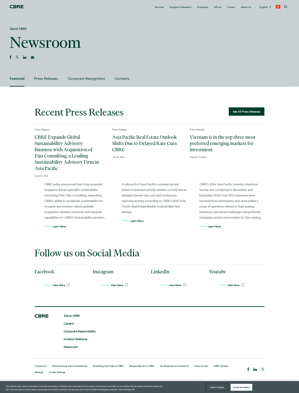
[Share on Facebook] (10, 57)
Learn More (59, 226)
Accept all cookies (241, 387)
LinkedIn (160, 272)
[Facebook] (248, 370)
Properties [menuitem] (202, 7)
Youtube (217, 272)
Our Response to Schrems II (174, 366)
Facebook (44, 272)
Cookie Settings (57, 372)
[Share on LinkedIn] (25, 58)
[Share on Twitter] (17, 58)
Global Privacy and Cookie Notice (69, 366)
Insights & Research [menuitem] (180, 7)
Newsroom (71, 347)
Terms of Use (201, 366)
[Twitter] (262, 370)
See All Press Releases (246, 111)
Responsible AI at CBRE (141, 366)
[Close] (293, 386)
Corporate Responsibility (80, 331)
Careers (69, 323)
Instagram (103, 272)
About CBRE (18, 28)
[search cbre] (285, 7)
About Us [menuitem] (246, 7)
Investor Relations (75, 339)
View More (59, 285)
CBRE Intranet (220, 366)
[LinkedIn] (255, 370)
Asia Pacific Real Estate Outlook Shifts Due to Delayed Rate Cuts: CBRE (144, 143)
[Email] (32, 57)
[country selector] (278, 7)
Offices (217, 7)
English (264, 7)
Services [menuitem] (159, 7)
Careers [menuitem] (231, 7)
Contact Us (40, 366)
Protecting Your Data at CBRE (108, 366)
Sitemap (39, 372)
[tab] (22, 79)
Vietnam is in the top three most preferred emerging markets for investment (223, 143)
